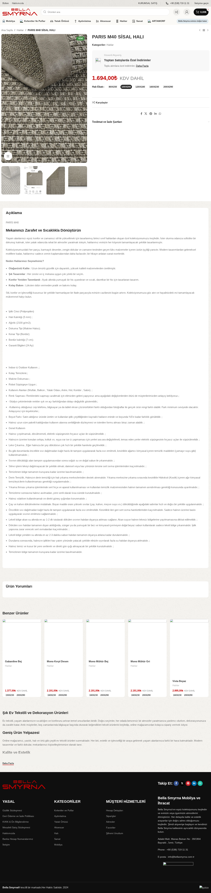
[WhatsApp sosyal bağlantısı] (160, 113)
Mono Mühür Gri (140, 661)
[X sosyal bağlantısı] (145, 113)
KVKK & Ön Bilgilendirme (16, 821)
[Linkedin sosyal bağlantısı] (155, 113)
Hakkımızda (9, 833)
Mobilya (58, 844)
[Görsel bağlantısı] (24, 784)
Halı (56, 833)
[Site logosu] (20, 11)
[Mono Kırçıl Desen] (63, 638)
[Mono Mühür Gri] (147, 638)
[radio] (113, 87)
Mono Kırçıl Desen (57, 661)
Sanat (57, 839)
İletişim (6, 844)
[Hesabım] (187, 12)
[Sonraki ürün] (208, 30)
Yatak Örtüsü (61, 821)
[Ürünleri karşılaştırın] (176, 12)
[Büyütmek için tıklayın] (8, 156)
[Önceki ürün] (200, 30)
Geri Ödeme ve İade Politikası (18, 816)
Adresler (110, 821)
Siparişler (111, 816)
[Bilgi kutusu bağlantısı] (147, 3)
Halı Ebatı (97, 86)
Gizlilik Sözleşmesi (12, 810)
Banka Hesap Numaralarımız (18, 839)
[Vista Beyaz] (189, 648)
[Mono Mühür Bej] (105, 638)
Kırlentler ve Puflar (64, 810)
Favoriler (110, 827)
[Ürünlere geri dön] (204, 30)
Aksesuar (59, 827)
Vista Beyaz (179, 681)
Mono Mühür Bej (98, 661)
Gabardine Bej (13, 661)
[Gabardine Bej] (22, 638)
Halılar (20, 30)
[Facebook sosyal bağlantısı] (141, 113)
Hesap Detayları (114, 810)
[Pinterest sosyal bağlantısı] (150, 113)
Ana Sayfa (7, 30)
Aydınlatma (60, 816)
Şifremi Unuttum (114, 833)
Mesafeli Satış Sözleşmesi (16, 827)
